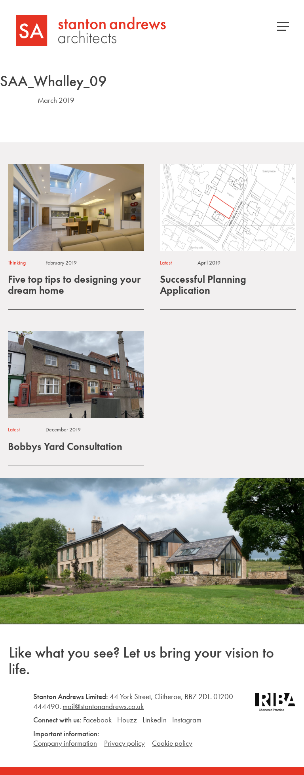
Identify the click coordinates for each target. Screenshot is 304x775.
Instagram (186, 720)
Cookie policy (172, 743)
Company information (65, 743)
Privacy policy (124, 743)
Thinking (17, 262)
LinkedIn (154, 720)
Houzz (127, 720)
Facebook (97, 720)
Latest (166, 262)
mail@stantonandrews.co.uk (103, 706)
